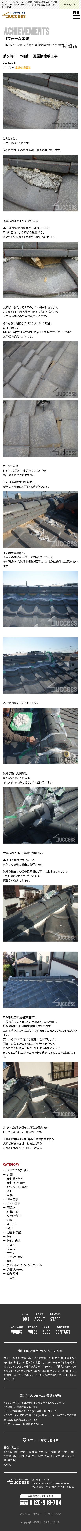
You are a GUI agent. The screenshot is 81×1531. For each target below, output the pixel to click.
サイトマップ (54, 1514)
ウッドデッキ (14, 1215)
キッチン (12, 1224)
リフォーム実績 (23, 44)
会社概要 (39, 1317)
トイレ (10, 1236)
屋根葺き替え (15, 1178)
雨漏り (11, 1207)
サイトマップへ (69, 4)
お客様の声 (33, 1330)
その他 (11, 1277)
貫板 (10, 1191)
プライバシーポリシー (31, 1514)
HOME (8, 44)
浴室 (10, 1228)
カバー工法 (13, 1203)
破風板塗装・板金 (17, 1186)
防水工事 (12, 1199)
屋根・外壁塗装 (43, 44)
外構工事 (12, 1211)
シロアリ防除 (15, 1257)
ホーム (25, 1317)
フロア (11, 1244)
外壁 (10, 1174)
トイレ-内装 (14, 1240)
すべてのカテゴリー (18, 1170)
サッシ (10, 1252)
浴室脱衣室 (14, 1232)
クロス (11, 1248)
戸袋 (10, 1195)
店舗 (10, 1261)
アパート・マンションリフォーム (24, 1265)
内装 (10, 1219)
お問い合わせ (62, 1330)
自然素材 (12, 1273)
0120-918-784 (45, 1503)
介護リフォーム (15, 1269)
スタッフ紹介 (55, 1317)
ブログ (46, 1330)
